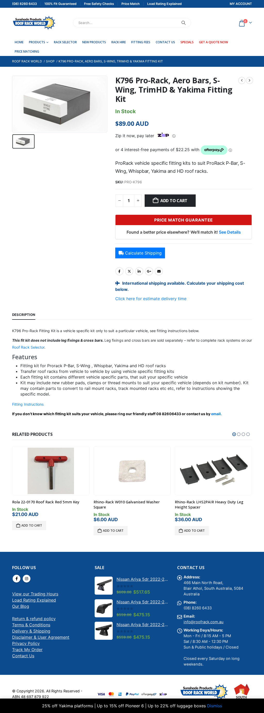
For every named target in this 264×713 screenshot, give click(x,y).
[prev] (241, 80)
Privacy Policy (26, 643)
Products (37, 42)
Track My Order (27, 649)
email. (216, 414)
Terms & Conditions (31, 624)
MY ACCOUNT (241, 4)
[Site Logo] (34, 22)
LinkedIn (139, 271)
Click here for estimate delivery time (150, 298)
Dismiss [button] (214, 705)
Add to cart (173, 200)
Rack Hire (118, 42)
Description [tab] (23, 315)
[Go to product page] (51, 471)
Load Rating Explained (34, 600)
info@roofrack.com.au (204, 622)
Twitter (129, 271)
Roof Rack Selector (28, 347)
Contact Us (165, 42)
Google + (149, 271)
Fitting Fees (140, 42)
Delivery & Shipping (31, 631)
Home (19, 42)
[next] (249, 80)
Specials (187, 42)
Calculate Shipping (143, 253)
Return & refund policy (34, 618)
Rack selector (65, 42)
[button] (234, 434)
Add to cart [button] (31, 525)
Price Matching (27, 51)
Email (159, 271)
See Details (230, 232)
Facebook (119, 271)
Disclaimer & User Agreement (40, 637)
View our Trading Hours (35, 593)
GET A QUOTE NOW (213, 42)
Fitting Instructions (28, 404)
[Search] (183, 22)
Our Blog (20, 606)
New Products (94, 42)
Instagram (26, 579)
